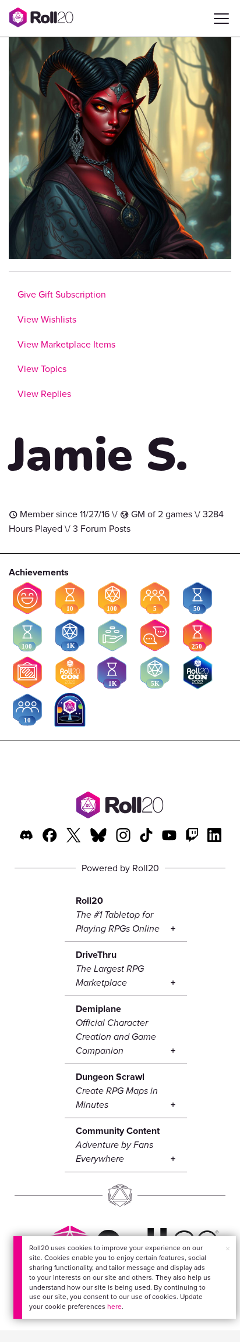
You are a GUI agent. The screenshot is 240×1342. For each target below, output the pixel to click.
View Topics (41, 368)
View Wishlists (46, 319)
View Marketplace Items (66, 344)
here (114, 1306)
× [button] (227, 1248)
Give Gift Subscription (61, 294)
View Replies (44, 393)
